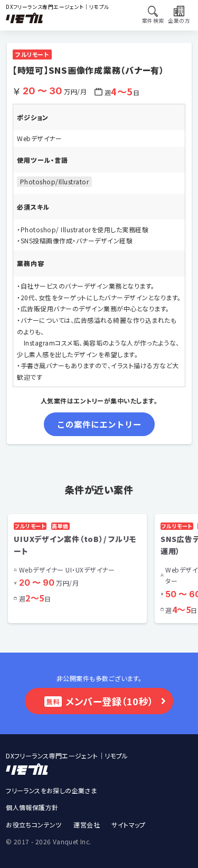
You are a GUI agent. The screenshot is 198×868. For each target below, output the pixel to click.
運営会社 (86, 824)
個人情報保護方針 (32, 807)
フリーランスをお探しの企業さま (51, 790)
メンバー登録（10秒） (100, 701)
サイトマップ (128, 824)
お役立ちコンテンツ (34, 824)
